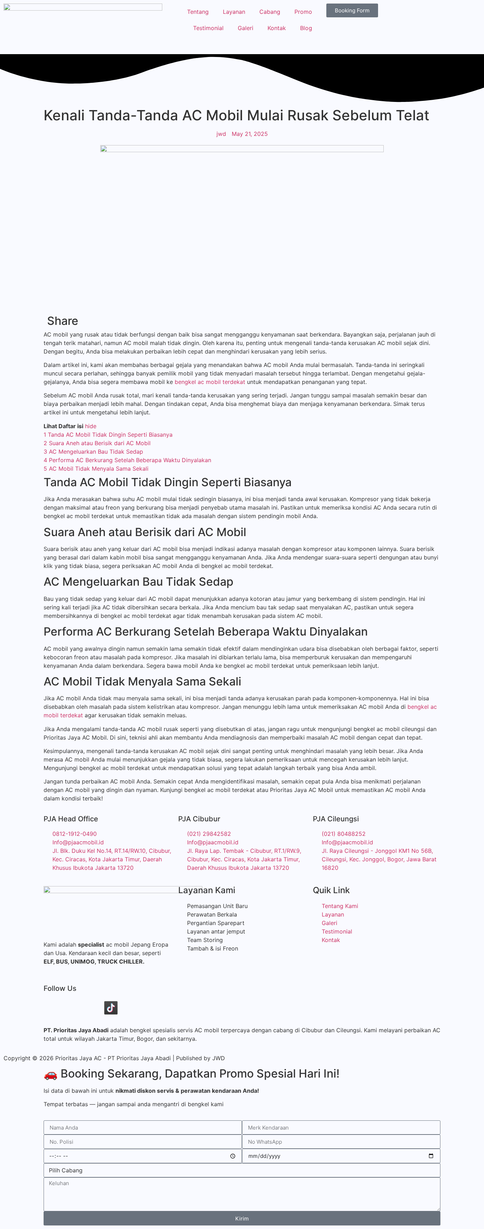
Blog (306, 27)
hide (90, 426)
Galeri (245, 27)
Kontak (277, 27)
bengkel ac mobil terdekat (210, 381)
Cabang (269, 11)
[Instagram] (91, 1008)
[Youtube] (72, 1008)
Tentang (198, 11)
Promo (303, 11)
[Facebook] (52, 1008)
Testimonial (208, 27)
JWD (218, 1058)
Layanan (234, 11)
